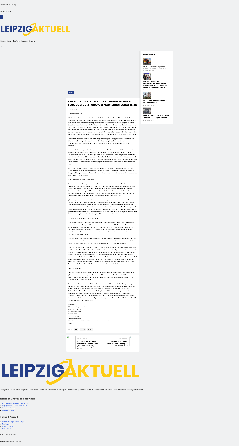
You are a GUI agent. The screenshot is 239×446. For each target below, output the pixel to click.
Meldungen (25, 41)
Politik (14, 41)
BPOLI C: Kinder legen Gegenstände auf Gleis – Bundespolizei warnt (156, 117)
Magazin (32, 41)
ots (73, 323)
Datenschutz (11, 441)
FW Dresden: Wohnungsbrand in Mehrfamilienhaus (155, 101)
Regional (19, 41)
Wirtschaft (3, 41)
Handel (9, 41)
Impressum (3, 441)
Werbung (18, 441)
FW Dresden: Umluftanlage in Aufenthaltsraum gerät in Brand (155, 67)
